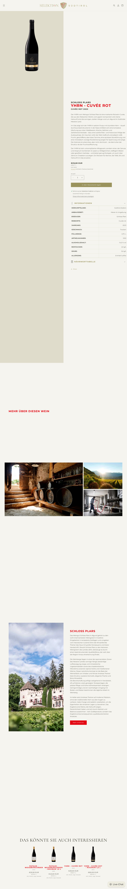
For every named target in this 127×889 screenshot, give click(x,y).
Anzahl (73, 174)
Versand (73, 169)
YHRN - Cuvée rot (73, 866)
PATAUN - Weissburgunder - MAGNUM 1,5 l (54, 867)
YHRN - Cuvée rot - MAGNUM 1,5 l (93, 866)
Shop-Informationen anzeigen (83, 196)
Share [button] (75, 269)
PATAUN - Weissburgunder (34, 866)
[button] (4, 5)
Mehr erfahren (78, 723)
